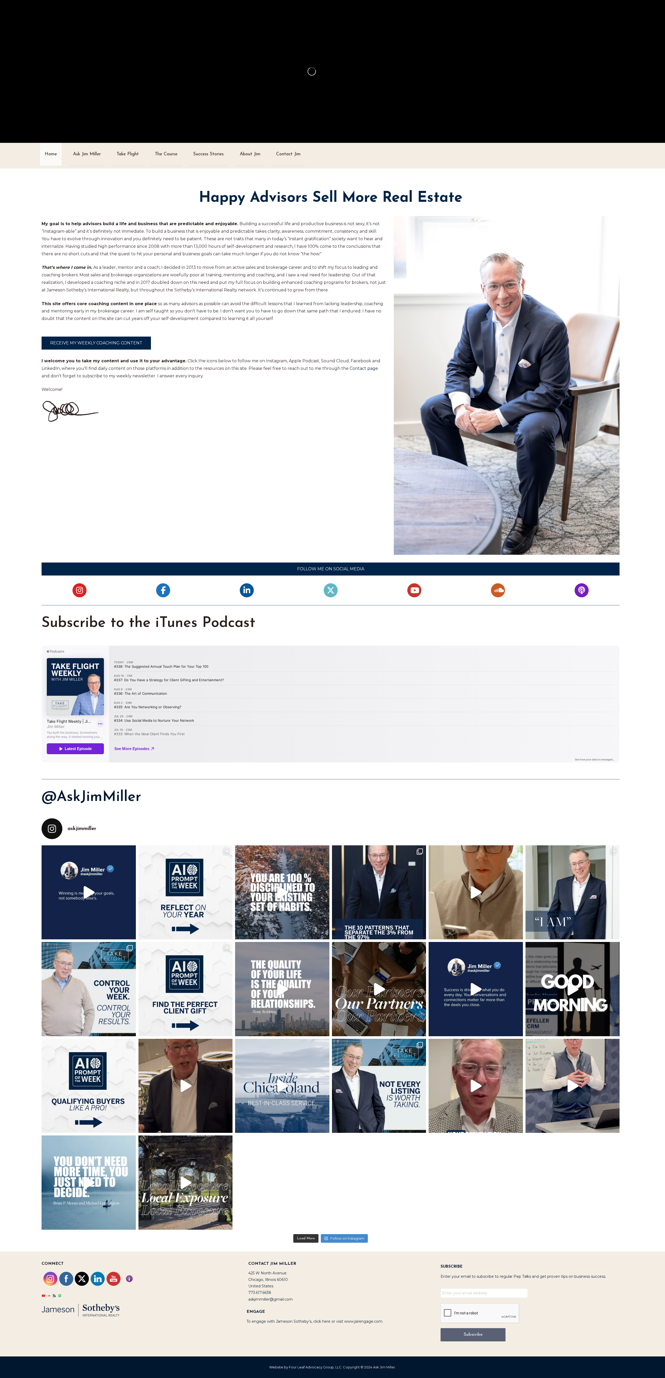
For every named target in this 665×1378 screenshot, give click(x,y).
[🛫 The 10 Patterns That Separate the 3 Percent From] (379, 892)
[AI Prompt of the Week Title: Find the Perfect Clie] (185, 989)
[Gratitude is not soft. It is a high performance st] (573, 892)
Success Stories (208, 154)
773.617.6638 (259, 1292)
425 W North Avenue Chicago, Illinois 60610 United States (268, 1279)
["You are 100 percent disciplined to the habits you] (282, 892)
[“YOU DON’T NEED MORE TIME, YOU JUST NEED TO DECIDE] (89, 1182)
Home (51, 154)
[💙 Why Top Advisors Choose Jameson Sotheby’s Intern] (379, 989)
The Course (166, 154)
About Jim (250, 154)
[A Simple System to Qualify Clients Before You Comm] (476, 1086)
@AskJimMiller (91, 797)
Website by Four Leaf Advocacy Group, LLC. (305, 1367)
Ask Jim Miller (87, 154)
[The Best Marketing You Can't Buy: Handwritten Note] (573, 989)
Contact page (364, 368)
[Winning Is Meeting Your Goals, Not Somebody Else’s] (89, 892)
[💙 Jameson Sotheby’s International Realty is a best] (282, 1086)
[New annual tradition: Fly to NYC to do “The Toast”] (185, 1086)
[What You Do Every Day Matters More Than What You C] (476, 989)
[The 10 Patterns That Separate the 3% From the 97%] (476, 892)
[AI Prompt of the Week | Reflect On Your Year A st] (185, 892)
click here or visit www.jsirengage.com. (348, 1321)
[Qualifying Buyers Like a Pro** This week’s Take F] (89, 1086)
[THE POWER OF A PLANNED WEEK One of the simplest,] (89, 989)
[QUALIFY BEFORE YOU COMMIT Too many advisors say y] (379, 1086)
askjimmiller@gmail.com (270, 1299)
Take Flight (128, 154)
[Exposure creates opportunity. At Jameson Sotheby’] (185, 1182)
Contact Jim (288, 154)
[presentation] (480, 1313)
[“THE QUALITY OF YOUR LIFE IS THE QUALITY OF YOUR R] (282, 989)
